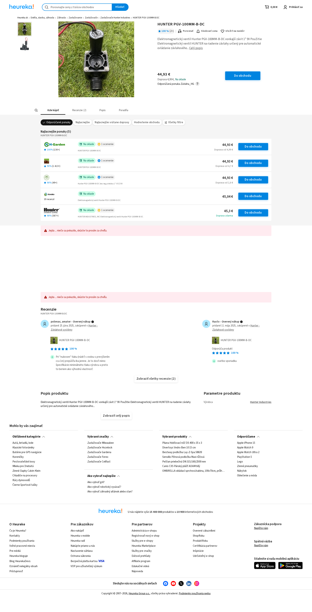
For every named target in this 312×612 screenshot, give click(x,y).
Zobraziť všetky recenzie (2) (156, 379)
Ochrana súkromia (81, 556)
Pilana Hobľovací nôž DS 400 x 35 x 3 (182, 443)
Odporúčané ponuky (58, 122)
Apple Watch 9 (245, 447)
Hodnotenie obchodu (147, 122)
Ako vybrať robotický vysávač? (104, 487)
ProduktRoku (200, 541)
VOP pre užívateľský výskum (86, 566)
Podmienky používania (21, 541)
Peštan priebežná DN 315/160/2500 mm (184, 461)
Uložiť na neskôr (235, 31)
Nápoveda (137, 571)
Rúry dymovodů (21, 480)
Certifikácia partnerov (205, 546)
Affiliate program (141, 561)
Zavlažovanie (75, 17)
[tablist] (131, 110)
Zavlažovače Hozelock (99, 447)
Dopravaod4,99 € (223, 149)
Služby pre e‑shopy (142, 541)
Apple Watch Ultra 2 (248, 452)
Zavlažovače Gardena (99, 452)
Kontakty (14, 536)
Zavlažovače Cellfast (98, 461)
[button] (53, 110)
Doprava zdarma (224, 215)
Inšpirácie (198, 551)
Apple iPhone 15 (246, 443)
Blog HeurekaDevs (20, 561)
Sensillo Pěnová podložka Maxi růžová (183, 457)
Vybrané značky (98, 437)
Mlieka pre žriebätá (23, 466)
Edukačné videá (140, 566)
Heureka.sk (22, 17)
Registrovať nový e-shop (145, 536)
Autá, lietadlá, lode (22, 443)
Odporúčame (246, 437)
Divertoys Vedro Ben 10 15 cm (179, 447)
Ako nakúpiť (77, 531)
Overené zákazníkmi (204, 531)
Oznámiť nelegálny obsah (23, 566)
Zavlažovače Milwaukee (100, 443)
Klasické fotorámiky (23, 447)
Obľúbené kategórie (26, 437)
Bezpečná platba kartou (84, 561)
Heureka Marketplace (144, 546)
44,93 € (227, 144)
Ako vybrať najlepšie (101, 476)
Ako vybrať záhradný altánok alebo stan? (110, 491)
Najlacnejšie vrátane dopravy (112, 122)
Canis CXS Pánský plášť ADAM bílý (181, 466)
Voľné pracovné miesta (22, 546)
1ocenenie (107, 144)
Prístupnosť (16, 571)
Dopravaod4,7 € (224, 166)
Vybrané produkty (174, 437)
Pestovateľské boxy (23, 461)
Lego (240, 461)
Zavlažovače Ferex (97, 457)
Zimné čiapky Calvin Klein (26, 471)
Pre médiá (15, 551)
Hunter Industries (260, 402)
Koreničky (18, 457)
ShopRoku (198, 536)
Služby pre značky (142, 551)
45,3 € (228, 211)
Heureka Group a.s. (139, 593)
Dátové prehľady (141, 556)
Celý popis (196, 48)
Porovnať (188, 31)
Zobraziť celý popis (116, 416)
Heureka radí (78, 541)
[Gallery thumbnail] (24, 29)
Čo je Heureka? (17, 531)
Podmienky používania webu (195, 593)
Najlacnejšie (82, 122)
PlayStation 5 (244, 457)
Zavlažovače (91, 17)
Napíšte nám (261, 528)
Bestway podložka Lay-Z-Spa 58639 (182, 452)
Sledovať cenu (209, 31)
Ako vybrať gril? (96, 482)
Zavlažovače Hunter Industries (115, 17)
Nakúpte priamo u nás (83, 546)
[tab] (53, 110)
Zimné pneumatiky (247, 466)
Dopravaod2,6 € (224, 182)
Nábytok (242, 471)
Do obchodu (253, 146)
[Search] (36, 110)
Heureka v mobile (80, 536)
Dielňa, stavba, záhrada (42, 17)
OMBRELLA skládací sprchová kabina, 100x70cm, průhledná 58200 (193, 471)
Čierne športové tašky (24, 485)
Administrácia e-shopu (144, 531)
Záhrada (61, 17)
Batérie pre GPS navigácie (27, 452)
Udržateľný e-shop (203, 556)
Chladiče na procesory (24, 475)
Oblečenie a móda (247, 475)
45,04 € (227, 196)
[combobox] (77, 7)
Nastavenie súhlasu (82, 551)
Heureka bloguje (18, 556)
